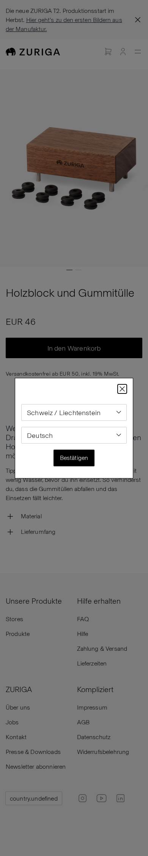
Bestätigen (74, 457)
